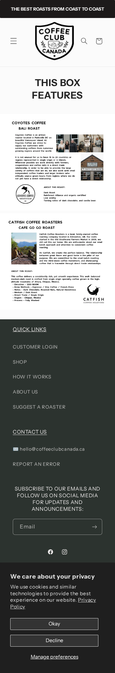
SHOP (20, 362)
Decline (54, 640)
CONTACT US (30, 432)
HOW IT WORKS (32, 377)
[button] (13, 41)
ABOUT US (25, 392)
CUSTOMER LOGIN (35, 347)
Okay (54, 624)
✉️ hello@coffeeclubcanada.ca (49, 449)
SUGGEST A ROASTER (39, 407)
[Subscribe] (94, 527)
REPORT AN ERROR (36, 464)
